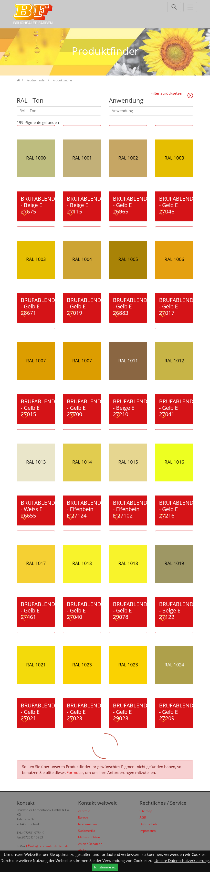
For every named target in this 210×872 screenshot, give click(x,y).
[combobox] (59, 110)
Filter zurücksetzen (168, 93)
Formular (75, 772)
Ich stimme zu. (105, 867)
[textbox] (60, 111)
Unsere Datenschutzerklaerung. (182, 860)
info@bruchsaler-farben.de (49, 846)
